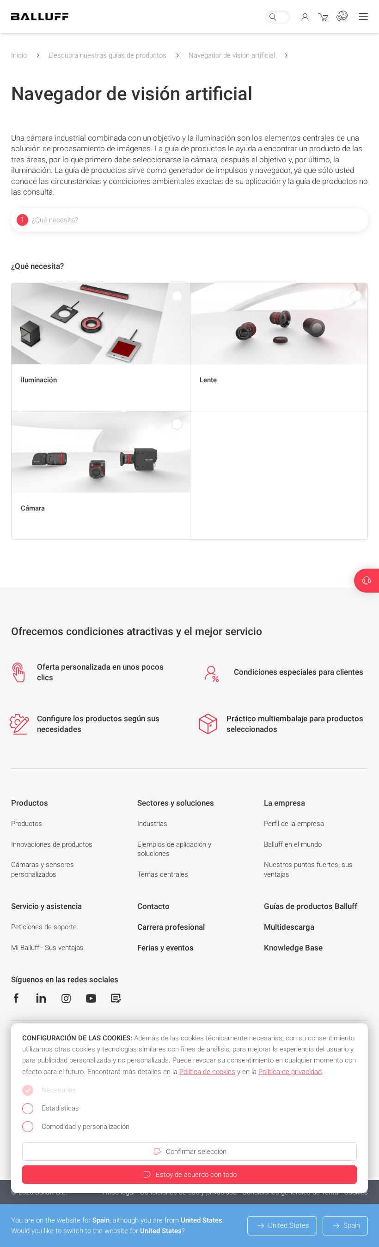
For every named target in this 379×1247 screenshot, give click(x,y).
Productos (26, 823)
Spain (351, 1225)
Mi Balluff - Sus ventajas (47, 948)
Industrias (152, 823)
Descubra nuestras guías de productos (107, 55)
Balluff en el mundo (293, 844)
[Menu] (363, 16)
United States (288, 1225)
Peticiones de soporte (44, 927)
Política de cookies (207, 1072)
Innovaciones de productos (51, 844)
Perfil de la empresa (294, 823)
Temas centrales (162, 874)
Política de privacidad (290, 1072)
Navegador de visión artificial (232, 55)
